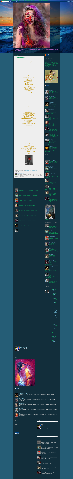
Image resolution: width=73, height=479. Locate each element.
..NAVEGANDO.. (51, 248)
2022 (54, 337)
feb (54, 295)
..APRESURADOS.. (22, 198)
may (55, 299)
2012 (54, 289)
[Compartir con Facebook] (18, 171)
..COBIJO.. (55, 312)
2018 (54, 332)
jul (54, 302)
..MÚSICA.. (50, 121)
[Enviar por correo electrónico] (15, 171)
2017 (54, 331)
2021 (54, 336)
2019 (54, 333)
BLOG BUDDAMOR (23, 347)
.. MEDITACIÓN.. (56, 304)
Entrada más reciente (19, 179)
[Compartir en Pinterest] (19, 171)
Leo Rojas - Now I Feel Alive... (56, 315)
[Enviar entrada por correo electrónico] (38, 170)
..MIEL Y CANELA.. (56, 307)
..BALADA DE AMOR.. (22, 188)
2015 (54, 293)
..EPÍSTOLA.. (51, 90)
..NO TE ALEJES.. (56, 317)
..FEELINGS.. (51, 115)
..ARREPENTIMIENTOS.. (56, 322)
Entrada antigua (39, 179)
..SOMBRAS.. (51, 146)
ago (55, 324)
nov (55, 328)
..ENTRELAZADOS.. (52, 109)
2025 (54, 341)
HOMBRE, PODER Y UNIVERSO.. (52, 139)
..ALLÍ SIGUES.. (51, 260)
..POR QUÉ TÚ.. (56, 311)
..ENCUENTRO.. (51, 254)
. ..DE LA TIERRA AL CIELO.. (23, 393)
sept (55, 325)
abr (54, 298)
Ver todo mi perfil (17, 352)
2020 (54, 335)
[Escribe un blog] (16, 171)
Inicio (30, 179)
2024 (54, 340)
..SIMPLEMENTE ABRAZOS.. (23, 193)
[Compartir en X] (17, 171)
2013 (54, 290)
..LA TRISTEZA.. (51, 96)
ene (55, 294)
